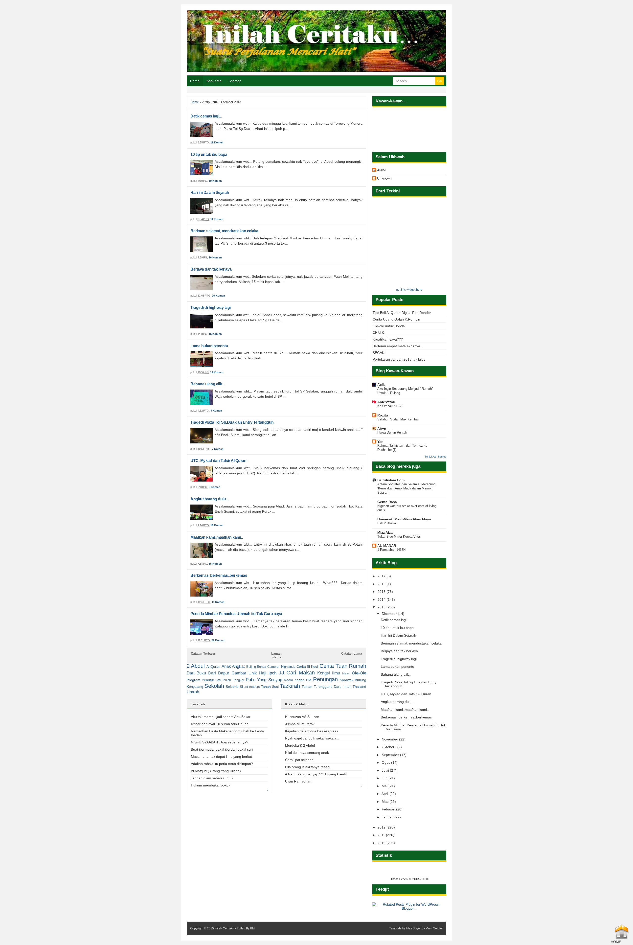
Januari (388, 817)
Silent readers (250, 687)
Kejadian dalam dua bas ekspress (311, 731)
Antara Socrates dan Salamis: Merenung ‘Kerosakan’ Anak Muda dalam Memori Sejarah (406, 488)
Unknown (384, 178)
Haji (262, 673)
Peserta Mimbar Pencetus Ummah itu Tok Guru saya (236, 614)
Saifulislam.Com (391, 480)
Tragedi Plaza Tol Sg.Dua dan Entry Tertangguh (232, 422)
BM (252, 928)
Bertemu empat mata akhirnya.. (397, 346)
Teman (307, 687)
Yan (380, 441)
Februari (389, 809)
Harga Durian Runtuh (392, 432)
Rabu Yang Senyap (264, 679)
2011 (382, 835)
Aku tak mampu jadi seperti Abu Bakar (220, 717)
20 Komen (218, 295)
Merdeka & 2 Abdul (300, 745)
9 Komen (214, 486)
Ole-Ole (359, 673)
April (385, 794)
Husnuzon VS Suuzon (302, 717)
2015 (382, 592)
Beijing (251, 666)
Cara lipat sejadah (299, 760)
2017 (382, 576)
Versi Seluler (434, 928)
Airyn (381, 428)
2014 (382, 599)
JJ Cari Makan (297, 672)
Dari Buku (196, 673)
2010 (382, 843)
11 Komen (216, 219)
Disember (390, 614)
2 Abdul (196, 666)
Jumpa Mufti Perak (300, 724)
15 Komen (215, 333)
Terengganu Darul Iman (332, 687)
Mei (385, 786)
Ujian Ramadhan (298, 781)
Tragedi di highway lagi (210, 307)
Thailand (359, 687)
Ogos (386, 762)
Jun (385, 778)
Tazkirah (290, 686)
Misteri (346, 673)
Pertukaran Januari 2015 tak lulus (399, 359)
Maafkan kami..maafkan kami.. (216, 537)
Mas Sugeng (414, 928)
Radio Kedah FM (297, 680)
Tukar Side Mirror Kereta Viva (398, 536)
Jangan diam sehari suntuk (212, 778)
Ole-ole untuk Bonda (389, 326)
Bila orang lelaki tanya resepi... (309, 767)
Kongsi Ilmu (328, 673)
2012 (382, 827)
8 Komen (216, 410)
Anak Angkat (233, 666)
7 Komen (218, 448)
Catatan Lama (351, 653)
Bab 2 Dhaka (386, 523)
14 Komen (216, 372)
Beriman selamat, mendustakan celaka (224, 231)
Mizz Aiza (385, 532)
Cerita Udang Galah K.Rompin (396, 319)
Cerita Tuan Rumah (342, 666)
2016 (382, 584)
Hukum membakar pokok (210, 785)
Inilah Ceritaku (224, 928)
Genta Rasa (387, 502)
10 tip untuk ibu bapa (208, 154)
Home (195, 81)
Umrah (193, 692)
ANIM (381, 170)
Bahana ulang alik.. (207, 384)
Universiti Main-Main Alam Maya (404, 519)
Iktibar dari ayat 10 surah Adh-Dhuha (220, 724)
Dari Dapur (218, 673)
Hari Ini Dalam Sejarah (209, 192)
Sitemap (234, 81)
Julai (386, 770)
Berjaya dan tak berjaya (211, 269)
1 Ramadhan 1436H (391, 550)
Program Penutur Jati (204, 680)
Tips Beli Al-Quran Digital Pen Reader (402, 313)
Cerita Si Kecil (307, 666)
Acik (381, 385)
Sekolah (214, 686)
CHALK (378, 333)
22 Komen (218, 640)
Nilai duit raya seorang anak (307, 753)
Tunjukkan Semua (435, 456)
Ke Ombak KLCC (389, 406)
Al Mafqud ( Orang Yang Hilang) (216, 771)
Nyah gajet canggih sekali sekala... (312, 738)
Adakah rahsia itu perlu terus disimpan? (222, 764)
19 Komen (217, 142)
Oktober (388, 747)
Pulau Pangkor (233, 680)
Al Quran (213, 666)
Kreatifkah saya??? (388, 339)
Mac (385, 802)
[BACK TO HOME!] (621, 938)
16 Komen (215, 257)
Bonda (261, 666)
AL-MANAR (386, 546)
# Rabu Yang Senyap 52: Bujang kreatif (316, 774)
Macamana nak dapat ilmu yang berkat (221, 757)
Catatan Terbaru (203, 653)
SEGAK (378, 353)
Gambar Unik (244, 673)
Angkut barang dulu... (209, 499)
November (390, 739)
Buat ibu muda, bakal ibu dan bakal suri (222, 749)
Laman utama (276, 655)
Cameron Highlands (281, 666)
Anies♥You (386, 402)
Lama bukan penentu (209, 346)
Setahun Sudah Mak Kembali (398, 419)
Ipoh (272, 673)
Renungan (325, 679)
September (391, 755)
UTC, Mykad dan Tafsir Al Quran (218, 461)
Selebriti (232, 687)
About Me (214, 81)
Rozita (382, 415)
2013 (382, 607)
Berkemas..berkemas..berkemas (218, 575)
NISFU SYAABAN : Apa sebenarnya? (219, 742)
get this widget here (409, 289)
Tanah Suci (270, 687)
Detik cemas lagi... (206, 116)
